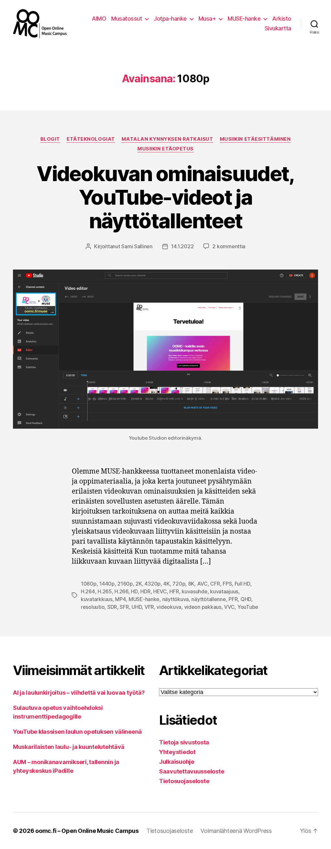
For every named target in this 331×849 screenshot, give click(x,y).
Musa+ (207, 18)
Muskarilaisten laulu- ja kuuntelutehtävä (68, 746)
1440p (107, 583)
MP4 (120, 599)
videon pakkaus (202, 607)
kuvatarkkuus (96, 599)
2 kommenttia (228, 246)
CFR (215, 583)
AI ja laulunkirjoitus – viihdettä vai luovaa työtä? (78, 692)
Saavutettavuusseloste (191, 771)
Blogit (50, 139)
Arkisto (281, 18)
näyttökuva (175, 599)
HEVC (160, 591)
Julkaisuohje (176, 761)
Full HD (242, 583)
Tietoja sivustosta (184, 742)
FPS (227, 583)
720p (178, 583)
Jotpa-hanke (170, 18)
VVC (229, 607)
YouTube (247, 607)
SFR (124, 607)
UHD (137, 607)
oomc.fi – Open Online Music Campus (87, 830)
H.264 (88, 591)
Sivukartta (278, 28)
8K (191, 583)
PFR (233, 599)
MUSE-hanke (244, 18)
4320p (152, 583)
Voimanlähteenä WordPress (236, 830)
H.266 (121, 591)
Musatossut (126, 18)
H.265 (105, 591)
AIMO (99, 18)
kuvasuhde (195, 591)
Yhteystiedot (177, 752)
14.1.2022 (182, 246)
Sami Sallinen (137, 246)
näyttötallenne (208, 599)
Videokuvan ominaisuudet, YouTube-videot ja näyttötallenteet (165, 197)
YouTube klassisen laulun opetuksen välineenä (77, 731)
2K (138, 583)
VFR (149, 607)
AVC (202, 583)
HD (134, 591)
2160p (125, 583)
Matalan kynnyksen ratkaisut (167, 139)
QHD (245, 599)
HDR (145, 591)
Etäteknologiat (91, 139)
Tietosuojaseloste (184, 781)
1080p (89, 583)
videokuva (168, 607)
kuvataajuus (224, 591)
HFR (174, 591)
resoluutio (92, 607)
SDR (112, 607)
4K (166, 583)
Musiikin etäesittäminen (255, 139)
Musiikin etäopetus (165, 149)
